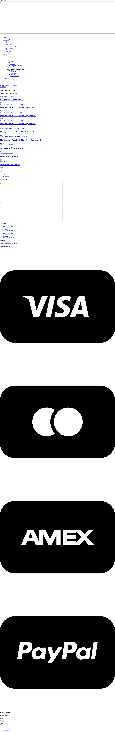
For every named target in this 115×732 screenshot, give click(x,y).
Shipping (5, 229)
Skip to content (3, 0)
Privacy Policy (6, 227)
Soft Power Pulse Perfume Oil (12, 100)
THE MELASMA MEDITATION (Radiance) (18, 124)
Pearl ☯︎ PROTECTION (10, 165)
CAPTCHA (3, 721)
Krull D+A (6, 730)
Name (4, 715)
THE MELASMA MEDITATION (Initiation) (18, 116)
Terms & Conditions (8, 226)
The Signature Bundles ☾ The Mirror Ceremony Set (21, 140)
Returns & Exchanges (8, 230)
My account (6, 174)
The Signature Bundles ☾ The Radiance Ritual (19, 132)
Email (1, 718)
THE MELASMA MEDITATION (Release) (17, 108)
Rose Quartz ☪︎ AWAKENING (12, 148)
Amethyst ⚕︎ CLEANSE (9, 156)
